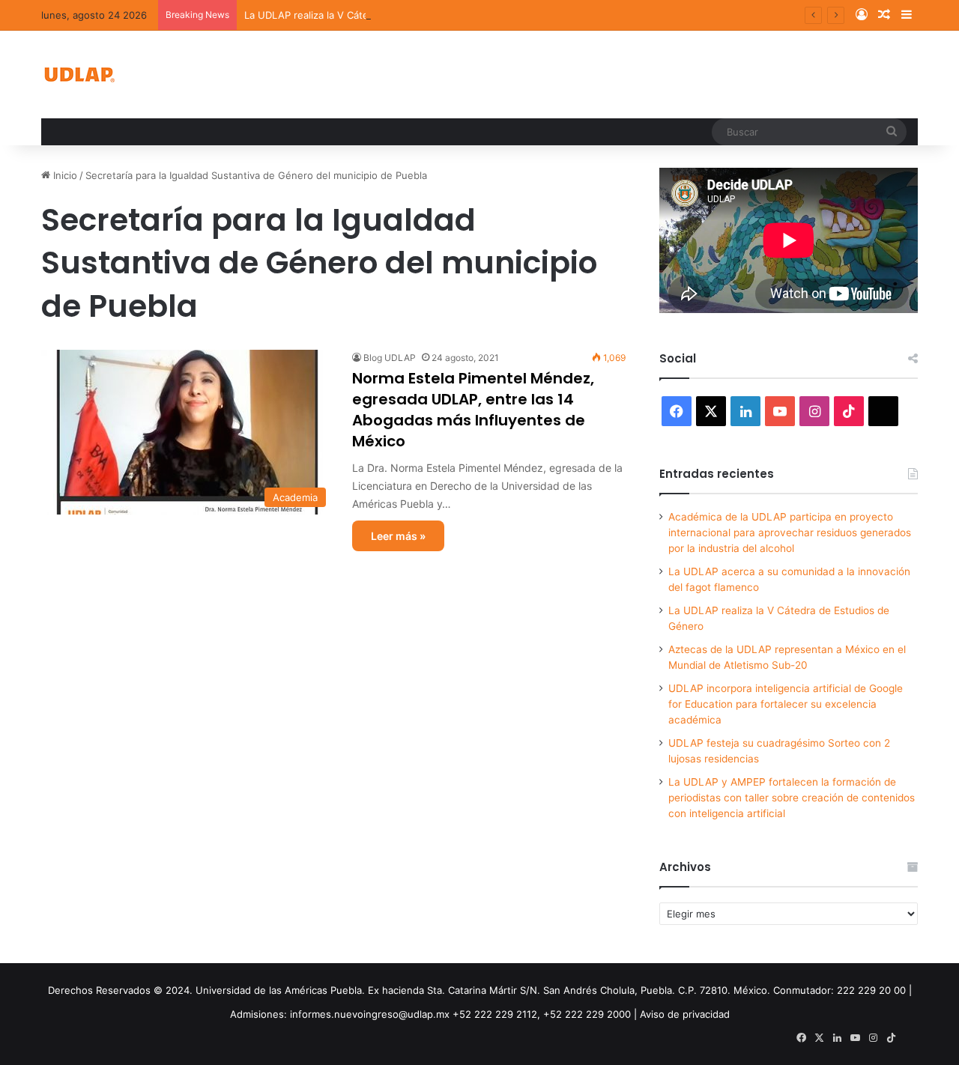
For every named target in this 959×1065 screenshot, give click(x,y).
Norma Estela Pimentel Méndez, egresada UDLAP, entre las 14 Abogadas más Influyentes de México (473, 410)
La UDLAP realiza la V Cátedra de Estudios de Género (369, 15)
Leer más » (398, 536)
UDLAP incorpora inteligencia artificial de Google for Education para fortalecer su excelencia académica (785, 704)
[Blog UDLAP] (78, 74)
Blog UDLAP (389, 357)
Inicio (63, 175)
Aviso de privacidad (685, 1014)
